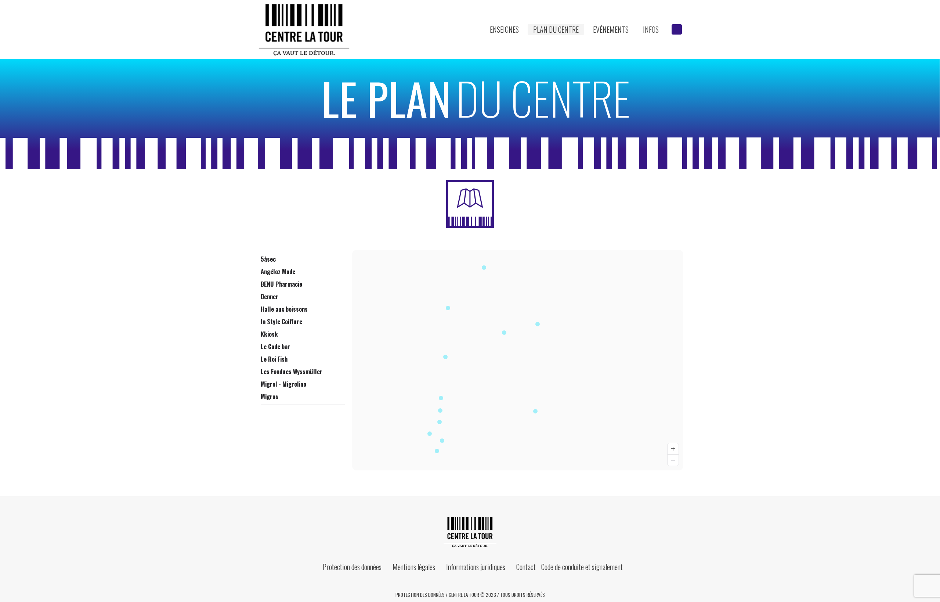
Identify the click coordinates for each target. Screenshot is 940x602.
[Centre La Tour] (470, 532)
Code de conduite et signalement (582, 567)
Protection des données (352, 567)
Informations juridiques (475, 567)
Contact (526, 567)
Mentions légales (414, 567)
